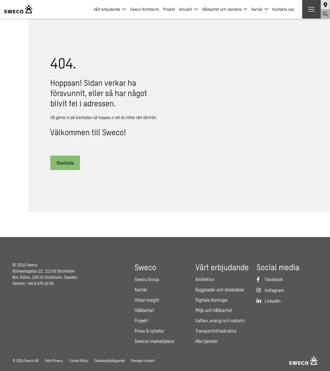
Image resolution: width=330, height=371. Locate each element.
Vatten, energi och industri (220, 320)
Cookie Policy (78, 360)
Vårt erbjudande (107, 9)
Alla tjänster (206, 341)
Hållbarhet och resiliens (222, 9)
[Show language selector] (325, 4)
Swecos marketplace (154, 341)
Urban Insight (147, 300)
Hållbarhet (144, 310)
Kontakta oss (283, 9)
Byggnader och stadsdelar (219, 289)
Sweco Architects (144, 9)
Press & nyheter (149, 331)
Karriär (256, 9)
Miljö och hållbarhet (213, 310)
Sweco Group (147, 279)
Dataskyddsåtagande (109, 360)
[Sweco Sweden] (18, 9)
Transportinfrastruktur (216, 331)
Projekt (169, 9)
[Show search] (325, 14)
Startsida (65, 163)
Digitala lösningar (211, 300)
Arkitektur (204, 279)
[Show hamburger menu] (311, 9)
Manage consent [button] (143, 360)
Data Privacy (54, 360)
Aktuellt (185, 9)
